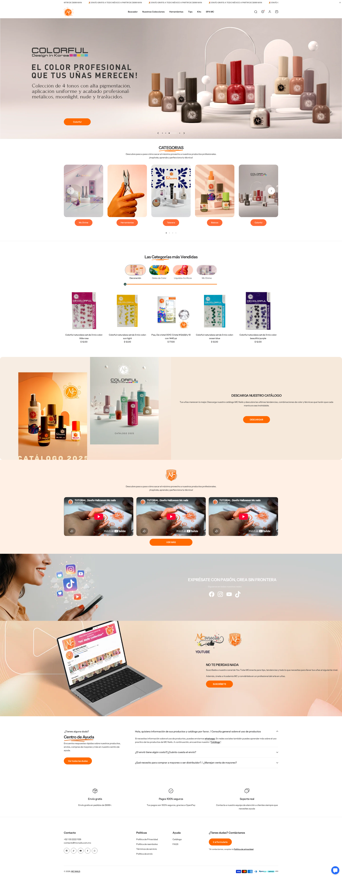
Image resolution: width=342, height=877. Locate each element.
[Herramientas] (127, 191)
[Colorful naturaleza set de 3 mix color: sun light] (127, 311)
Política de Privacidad (147, 839)
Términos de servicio (146, 849)
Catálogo (215, 742)
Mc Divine (83, 222)
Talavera (171, 222)
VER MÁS (171, 542)
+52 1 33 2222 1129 (72, 839)
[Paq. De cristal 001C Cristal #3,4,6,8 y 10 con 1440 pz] (171, 311)
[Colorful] (258, 191)
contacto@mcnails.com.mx (77, 842)
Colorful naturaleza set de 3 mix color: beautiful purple (258, 336)
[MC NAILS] (69, 11)
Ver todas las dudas (78, 761)
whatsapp (210, 738)
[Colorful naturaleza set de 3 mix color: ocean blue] (214, 311)
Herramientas (127, 222)
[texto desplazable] (211, 594)
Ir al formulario (220, 842)
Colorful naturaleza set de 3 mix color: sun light (127, 336)
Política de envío (144, 853)
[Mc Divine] (83, 191)
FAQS (175, 844)
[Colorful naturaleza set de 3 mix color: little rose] (84, 311)
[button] (158, 133)
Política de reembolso (147, 844)
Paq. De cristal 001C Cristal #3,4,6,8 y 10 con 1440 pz (171, 336)
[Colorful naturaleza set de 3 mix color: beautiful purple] (258, 311)
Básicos (214, 222)
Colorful (77, 121)
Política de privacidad (243, 849)
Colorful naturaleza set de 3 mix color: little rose (84, 336)
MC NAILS (75, 871)
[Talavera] (171, 191)
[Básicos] (214, 191)
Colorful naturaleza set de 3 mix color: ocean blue (214, 336)
